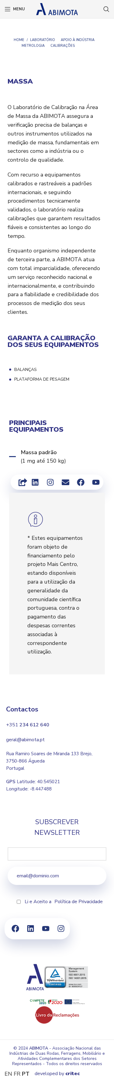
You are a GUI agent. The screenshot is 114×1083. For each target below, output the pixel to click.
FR (17, 1074)
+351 (27, 724)
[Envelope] (65, 482)
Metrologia (33, 45)
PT (25, 1074)
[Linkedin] (35, 482)
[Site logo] (57, 8)
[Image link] (57, 1014)
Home (19, 40)
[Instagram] (50, 482)
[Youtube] (95, 482)
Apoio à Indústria (78, 40)
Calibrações (62, 45)
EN (8, 1074)
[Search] (106, 9)
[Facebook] (80, 482)
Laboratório (42, 40)
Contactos (22, 709)
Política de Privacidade (78, 901)
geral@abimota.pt (25, 739)
